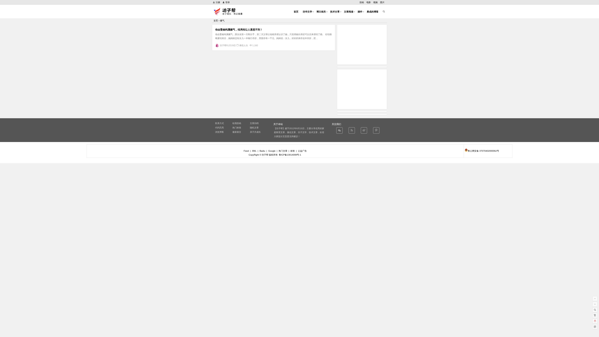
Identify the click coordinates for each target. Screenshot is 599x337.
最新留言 (236, 132)
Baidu (262, 151)
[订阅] (352, 130)
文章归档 (254, 123)
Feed (246, 151)
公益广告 (302, 151)
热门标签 (236, 127)
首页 (296, 11)
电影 (368, 2)
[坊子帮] (230, 14)
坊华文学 (307, 11)
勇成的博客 (372, 11)
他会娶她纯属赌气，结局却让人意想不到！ (239, 29)
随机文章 (254, 127)
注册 (218, 2)
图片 (382, 2)
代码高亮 (219, 127)
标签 (292, 151)
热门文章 (283, 151)
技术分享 (335, 11)
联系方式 (219, 123)
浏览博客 (219, 132)
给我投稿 (236, 123)
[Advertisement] (362, 44)
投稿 (362, 2)
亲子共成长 (255, 132)
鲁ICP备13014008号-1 (290, 155)
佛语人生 (243, 45)
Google (271, 151)
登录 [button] (227, 2)
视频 (375, 2)
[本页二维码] (594, 326)
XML (254, 151)
